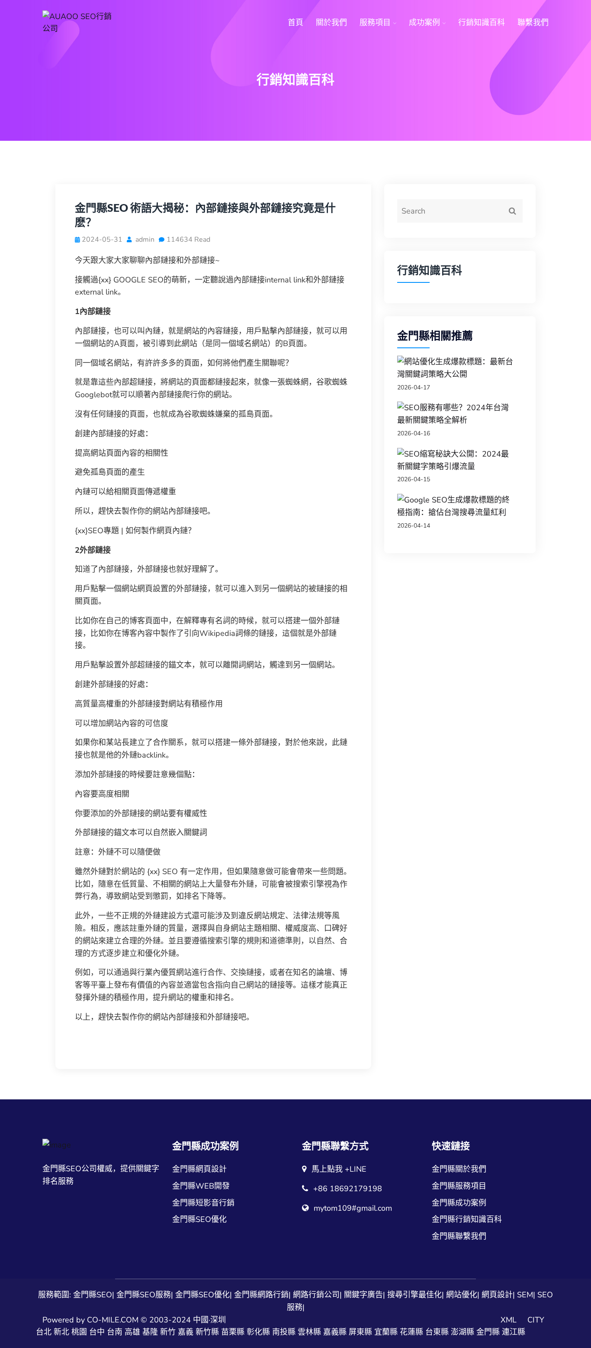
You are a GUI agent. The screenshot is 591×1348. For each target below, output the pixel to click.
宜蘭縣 (386, 1332)
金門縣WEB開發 (201, 1186)
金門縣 (488, 1332)
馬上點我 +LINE (339, 1169)
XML (509, 1320)
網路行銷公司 (316, 1295)
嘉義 (185, 1332)
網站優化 (461, 1295)
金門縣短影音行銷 (203, 1203)
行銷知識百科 (481, 22)
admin (144, 239)
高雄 (132, 1332)
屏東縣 (360, 1332)
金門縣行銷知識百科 (467, 1219)
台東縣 (437, 1332)
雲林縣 (309, 1332)
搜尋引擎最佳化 (414, 1295)
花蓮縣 (411, 1332)
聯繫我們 (533, 22)
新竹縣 (207, 1332)
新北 (61, 1332)
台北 (43, 1332)
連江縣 (513, 1332)
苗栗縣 (232, 1332)
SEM (525, 1295)
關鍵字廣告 (363, 1295)
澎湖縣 (462, 1332)
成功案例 (424, 22)
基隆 (150, 1332)
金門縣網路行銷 (261, 1295)
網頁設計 (497, 1295)
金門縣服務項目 (459, 1186)
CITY (535, 1320)
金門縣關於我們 (459, 1169)
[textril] (79, 23)
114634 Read (188, 239)
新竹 (168, 1332)
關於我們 (331, 22)
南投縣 (284, 1332)
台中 (97, 1332)
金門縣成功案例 (459, 1203)
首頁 (295, 22)
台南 (114, 1332)
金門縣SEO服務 (143, 1295)
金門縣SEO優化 (199, 1219)
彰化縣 (258, 1332)
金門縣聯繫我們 (459, 1236)
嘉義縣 (335, 1332)
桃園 (79, 1332)
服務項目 (375, 22)
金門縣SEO (92, 1295)
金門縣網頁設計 (199, 1169)
